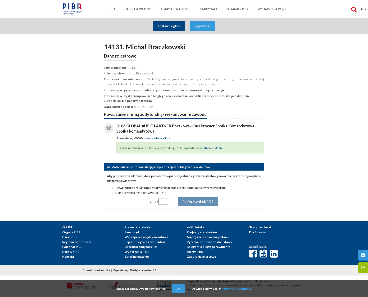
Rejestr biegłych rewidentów (145, 242)
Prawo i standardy (138, 227)
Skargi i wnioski (260, 227)
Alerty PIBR (195, 251)
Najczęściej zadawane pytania (208, 237)
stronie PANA (213, 148)
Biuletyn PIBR (71, 251)
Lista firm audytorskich (141, 246)
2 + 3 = (154, 201)
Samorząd (132, 232)
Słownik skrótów (93, 270)
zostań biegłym (169, 26)
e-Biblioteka (196, 227)
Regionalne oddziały (76, 242)
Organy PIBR (71, 232)
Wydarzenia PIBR (137, 251)
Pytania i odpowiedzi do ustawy (209, 242)
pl (362, 9)
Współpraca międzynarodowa (146, 237)
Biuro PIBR (69, 237)
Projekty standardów (202, 232)
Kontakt (68, 256)
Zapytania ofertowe (201, 256)
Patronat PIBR (72, 246)
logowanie (202, 26)
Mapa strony (120, 270)
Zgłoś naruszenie (137, 256)
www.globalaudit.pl (157, 138)
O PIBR (67, 227)
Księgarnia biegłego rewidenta (208, 246)
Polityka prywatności (143, 270)
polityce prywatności (236, 288)
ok (178, 288)
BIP (108, 270)
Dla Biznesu (257, 232)
